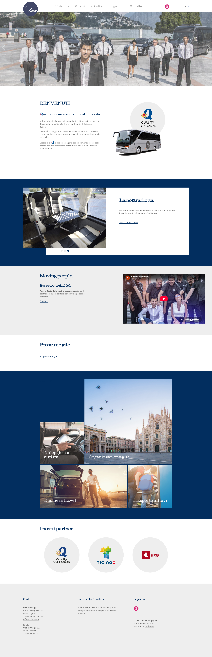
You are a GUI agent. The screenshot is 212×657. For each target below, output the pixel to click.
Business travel (60, 501)
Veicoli (95, 6)
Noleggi (52, 453)
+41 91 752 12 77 (34, 633)
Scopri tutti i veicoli (128, 222)
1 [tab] (62, 251)
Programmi (116, 6)
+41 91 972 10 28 (34, 616)
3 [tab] (68, 251)
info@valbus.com (31, 619)
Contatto (136, 6)
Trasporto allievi (149, 501)
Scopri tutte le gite (48, 356)
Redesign (149, 626)
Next (208, 47)
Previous (3, 47)
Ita (184, 6)
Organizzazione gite (109, 458)
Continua (44, 301)
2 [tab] (65, 251)
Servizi (80, 6)
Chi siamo (60, 6)
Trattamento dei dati (143, 623)
